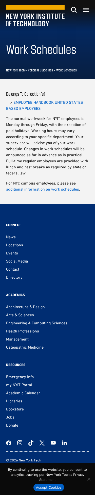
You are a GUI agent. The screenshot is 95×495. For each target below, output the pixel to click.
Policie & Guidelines (40, 70)
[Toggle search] (74, 10)
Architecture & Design (25, 306)
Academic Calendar (23, 392)
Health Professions (22, 331)
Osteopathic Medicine (25, 347)
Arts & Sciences (20, 314)
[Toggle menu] (86, 10)
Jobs (10, 417)
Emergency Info (20, 376)
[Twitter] (42, 442)
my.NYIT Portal (19, 384)
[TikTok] (30, 442)
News (11, 237)
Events (12, 253)
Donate (12, 425)
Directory (14, 277)
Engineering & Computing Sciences (36, 323)
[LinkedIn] (64, 442)
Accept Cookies (49, 487)
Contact (12, 269)
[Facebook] (8, 442)
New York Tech (15, 70)
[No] (88, 479)
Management (17, 339)
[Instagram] (19, 442)
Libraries (14, 401)
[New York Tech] (35, 15)
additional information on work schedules (42, 189)
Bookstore (15, 409)
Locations (14, 245)
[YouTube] (53, 442)
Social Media (17, 261)
